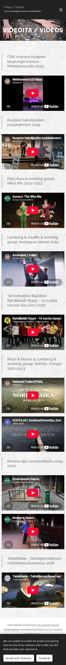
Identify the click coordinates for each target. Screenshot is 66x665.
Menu (61, 9)
